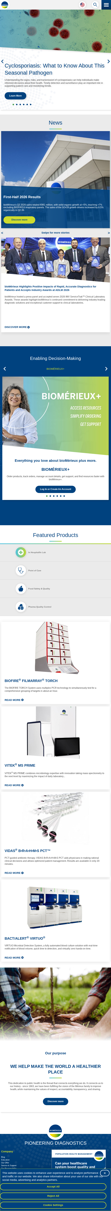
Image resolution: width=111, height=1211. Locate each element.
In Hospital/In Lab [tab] (37, 552)
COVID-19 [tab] (64, 496)
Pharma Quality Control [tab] (39, 607)
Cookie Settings (53, 1205)
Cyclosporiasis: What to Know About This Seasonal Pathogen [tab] (13, 104)
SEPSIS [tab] (53, 496)
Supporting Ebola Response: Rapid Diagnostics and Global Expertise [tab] (16, 104)
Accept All (53, 1186)
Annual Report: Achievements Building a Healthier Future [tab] (27, 104)
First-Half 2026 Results (22, 197)
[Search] (95, 5)
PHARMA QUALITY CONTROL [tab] (60, 496)
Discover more (19, 219)
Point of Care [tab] (34, 570)
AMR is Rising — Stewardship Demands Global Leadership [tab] (30, 104)
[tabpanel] (55, 792)
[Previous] (2, 61)
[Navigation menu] (106, 5)
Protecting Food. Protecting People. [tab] (23, 104)
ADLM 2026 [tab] (20, 104)
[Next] (109, 61)
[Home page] (5, 5)
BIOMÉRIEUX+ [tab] (55, 368)
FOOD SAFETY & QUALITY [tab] (57, 496)
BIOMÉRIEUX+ (55, 469)
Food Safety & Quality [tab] (39, 588)
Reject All (53, 1195)
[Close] (105, 1173)
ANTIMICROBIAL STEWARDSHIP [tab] (50, 496)
